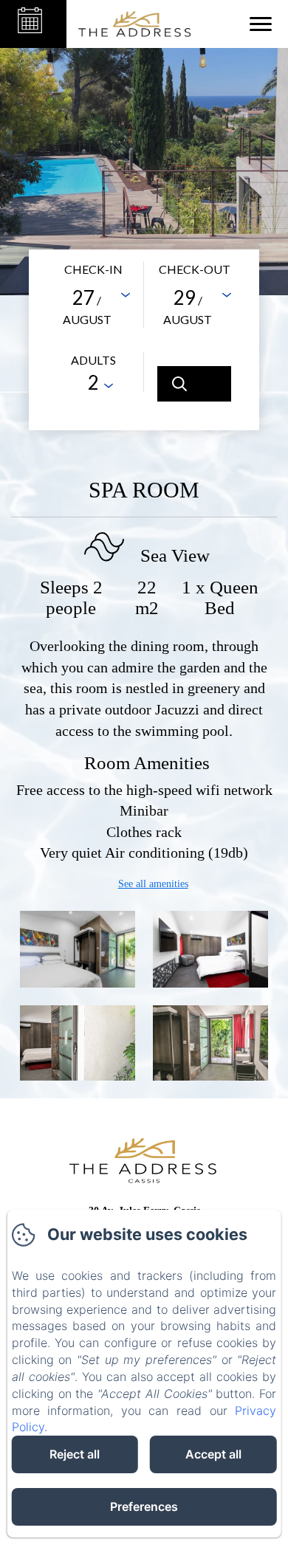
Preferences (144, 1506)
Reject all (74, 1454)
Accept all (213, 1454)
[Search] (194, 384)
